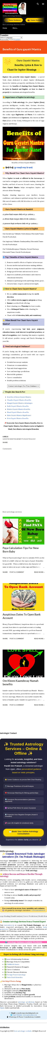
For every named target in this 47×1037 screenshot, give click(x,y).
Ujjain (2, 1008)
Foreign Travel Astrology (16, 975)
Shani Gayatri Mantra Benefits (18, 412)
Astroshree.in (9, 925)
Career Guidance (25, 20)
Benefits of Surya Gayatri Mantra (19, 397)
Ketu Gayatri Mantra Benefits (17, 418)
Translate (16, 40)
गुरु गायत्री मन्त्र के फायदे (23, 167)
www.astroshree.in (38, 910)
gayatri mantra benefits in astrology (19, 439)
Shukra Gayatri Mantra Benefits (18, 409)
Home (5, 28)
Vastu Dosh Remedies (15, 977)
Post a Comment (17, 572)
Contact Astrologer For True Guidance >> (23, 386)
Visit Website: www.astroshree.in (25, 1015)
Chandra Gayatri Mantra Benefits (19, 400)
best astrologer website (23, 1031)
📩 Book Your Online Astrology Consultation (23, 832)
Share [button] (5, 442)
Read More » (39, 572)
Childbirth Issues (13, 964)
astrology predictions (26, 1002)
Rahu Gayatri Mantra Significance (19, 415)
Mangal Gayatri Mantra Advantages (19, 403)
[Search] (38, 4)
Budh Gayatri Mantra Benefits (18, 406)
